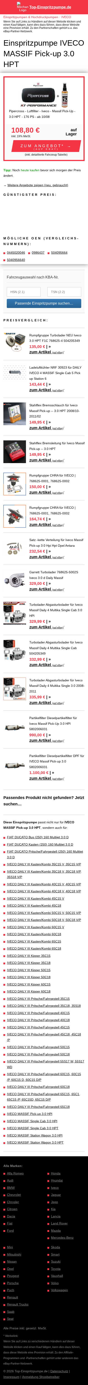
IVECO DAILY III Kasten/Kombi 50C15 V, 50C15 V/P (44, 913)
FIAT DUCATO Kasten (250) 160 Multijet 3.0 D (40, 844)
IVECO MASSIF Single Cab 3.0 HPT (32, 1128)
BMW (11, 1187)
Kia (53, 1209)
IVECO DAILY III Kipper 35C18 (29, 963)
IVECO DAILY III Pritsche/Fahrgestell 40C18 (38, 1020)
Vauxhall (57, 1276)
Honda (55, 1173)
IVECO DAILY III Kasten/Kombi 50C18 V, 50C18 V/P (44, 920)
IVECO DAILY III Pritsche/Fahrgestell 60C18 (38, 1087)
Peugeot (13, 1276)
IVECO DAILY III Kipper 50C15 (29, 970)
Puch (10, 1290)
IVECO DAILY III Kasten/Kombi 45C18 (34, 905)
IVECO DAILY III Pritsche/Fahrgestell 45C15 (38, 1027)
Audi (10, 1180)
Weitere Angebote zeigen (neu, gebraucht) (37, 185)
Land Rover (59, 1223)
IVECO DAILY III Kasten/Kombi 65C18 (34, 948)
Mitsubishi (14, 1254)
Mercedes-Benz (62, 1237)
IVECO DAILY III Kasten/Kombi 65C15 (34, 941)
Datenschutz (59, 1371)
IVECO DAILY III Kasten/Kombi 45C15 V (35, 898)
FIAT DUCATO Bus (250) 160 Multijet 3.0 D (38, 837)
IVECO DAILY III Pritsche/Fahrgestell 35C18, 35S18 (44, 1006)
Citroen (12, 1209)
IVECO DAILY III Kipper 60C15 (29, 984)
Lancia (55, 1216)
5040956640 (16, 260)
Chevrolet (14, 1194)
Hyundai (57, 1180)
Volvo (55, 1283)
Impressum (11, 1377)
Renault (12, 1297)
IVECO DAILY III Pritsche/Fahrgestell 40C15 (38, 1013)
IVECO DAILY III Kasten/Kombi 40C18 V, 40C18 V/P (44, 891)
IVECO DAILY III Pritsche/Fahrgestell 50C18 (38, 1054)
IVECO (66, 17)
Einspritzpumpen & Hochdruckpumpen (30, 17)
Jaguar (56, 1194)
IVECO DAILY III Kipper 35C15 (29, 956)
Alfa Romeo (15, 1173)
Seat (10, 1318)
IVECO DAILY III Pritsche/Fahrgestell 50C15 (38, 1047)
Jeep (54, 1202)
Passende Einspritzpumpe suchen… (44, 303)
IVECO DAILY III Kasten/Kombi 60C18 (34, 934)
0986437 (38, 252)
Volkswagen (59, 1290)
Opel (10, 1269)
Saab (10, 1311)
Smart (55, 1254)
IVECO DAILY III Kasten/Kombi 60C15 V (35, 927)
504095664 (59, 252)
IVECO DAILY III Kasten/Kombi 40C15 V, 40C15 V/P (44, 884)
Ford (10, 1230)
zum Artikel (46, 352)
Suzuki (55, 1261)
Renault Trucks (17, 1304)
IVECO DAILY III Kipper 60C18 (29, 991)
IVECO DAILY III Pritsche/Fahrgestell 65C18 (38, 1107)
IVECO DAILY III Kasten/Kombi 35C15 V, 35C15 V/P (44, 864)
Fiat (9, 1223)
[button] (46, 146)
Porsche (13, 1283)
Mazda (56, 1230)
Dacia (11, 1216)
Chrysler (13, 1202)
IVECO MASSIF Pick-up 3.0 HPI (29, 1114)
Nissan (12, 1261)
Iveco (55, 1187)
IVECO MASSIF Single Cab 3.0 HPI (32, 1121)
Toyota (55, 1269)
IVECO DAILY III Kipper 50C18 (29, 977)
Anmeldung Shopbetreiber (41, 1377)
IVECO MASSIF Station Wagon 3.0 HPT (35, 1142)
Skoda (55, 1247)
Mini (10, 1247)
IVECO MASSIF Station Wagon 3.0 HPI (35, 1135)
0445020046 (16, 252)
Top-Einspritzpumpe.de (50, 7)
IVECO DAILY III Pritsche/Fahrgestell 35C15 (38, 998)
